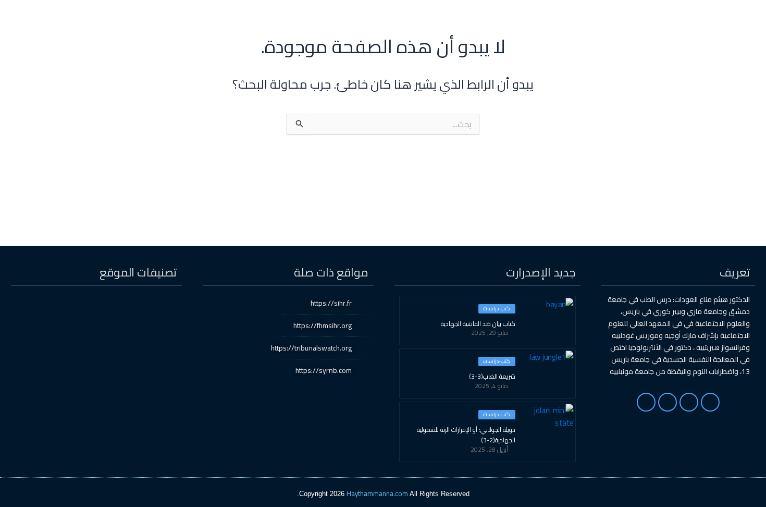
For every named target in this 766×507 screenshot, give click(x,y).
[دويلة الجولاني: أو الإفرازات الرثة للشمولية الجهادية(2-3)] (549, 425)
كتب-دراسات (496, 308)
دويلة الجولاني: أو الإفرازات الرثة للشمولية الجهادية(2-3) (466, 435)
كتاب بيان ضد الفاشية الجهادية (478, 324)
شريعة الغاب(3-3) (492, 376)
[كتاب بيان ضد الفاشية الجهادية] (549, 319)
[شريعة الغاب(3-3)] (549, 372)
